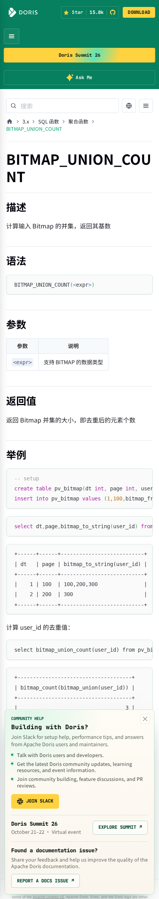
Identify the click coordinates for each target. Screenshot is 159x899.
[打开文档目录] (146, 106)
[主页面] (9, 121)
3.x (25, 121)
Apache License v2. (49, 897)
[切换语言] (129, 106)
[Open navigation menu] (11, 36)
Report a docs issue (45, 881)
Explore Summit (120, 827)
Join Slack (39, 801)
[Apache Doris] (23, 12)
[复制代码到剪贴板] (143, 284)
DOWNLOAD (139, 12)
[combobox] (62, 106)
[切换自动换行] (129, 478)
